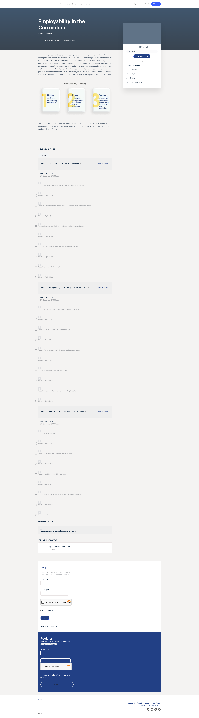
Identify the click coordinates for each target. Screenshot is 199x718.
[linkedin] (155, 709)
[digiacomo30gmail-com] (44, 548)
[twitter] (159, 709)
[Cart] (141, 4)
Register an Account (49, 644)
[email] (148, 709)
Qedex (40, 700)
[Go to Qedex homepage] (46, 3)
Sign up (155, 4)
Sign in (147, 4)
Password (44, 590)
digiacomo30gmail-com (59, 547)
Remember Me (48, 611)
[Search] (135, 4)
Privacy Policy (155, 703)
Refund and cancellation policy (151, 705)
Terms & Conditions (143, 703)
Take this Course (142, 56)
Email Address (46, 579)
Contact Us (131, 703)
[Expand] (41, 167)
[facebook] (152, 709)
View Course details (46, 34)
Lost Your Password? (48, 626)
